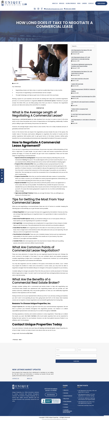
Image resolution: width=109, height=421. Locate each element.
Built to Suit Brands (63, 419)
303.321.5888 (70, 9)
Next (20, 339)
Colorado (53, 310)
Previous (15, 339)
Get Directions (51, 394)
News (78, 3)
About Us (55, 3)
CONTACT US (15, 378)
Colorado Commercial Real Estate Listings (67, 411)
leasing (25, 160)
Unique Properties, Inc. (18, 306)
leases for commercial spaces (47, 100)
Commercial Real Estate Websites (49, 419)
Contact (91, 3)
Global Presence (71, 3)
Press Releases (67, 401)
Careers (84, 3)
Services (61, 3)
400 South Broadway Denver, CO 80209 (50, 389)
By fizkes (30, 333)
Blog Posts (66, 398)
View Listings (101, 3)
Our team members (31, 316)
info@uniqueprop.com (54, 9)
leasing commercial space (47, 328)
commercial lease (25, 119)
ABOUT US (29, 378)
